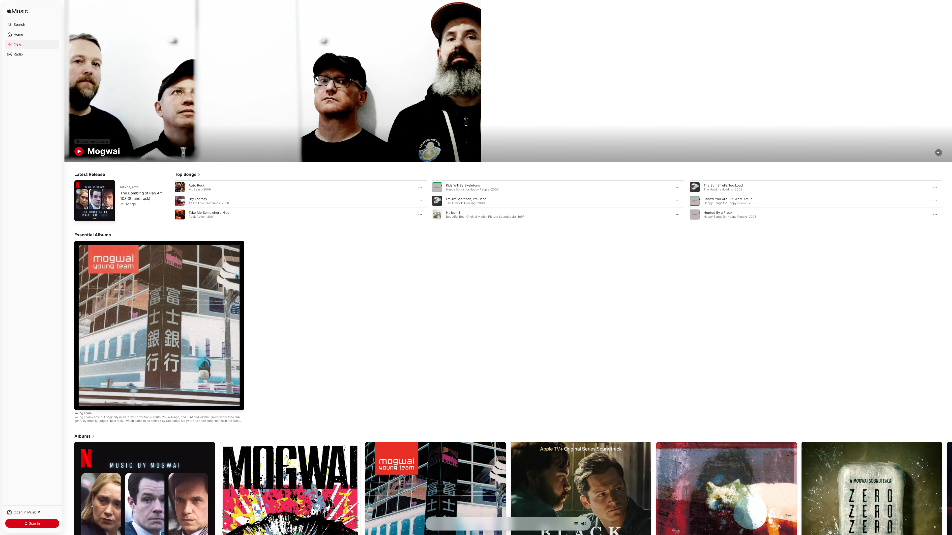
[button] (32, 24)
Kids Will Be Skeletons (463, 185)
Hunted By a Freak (718, 212)
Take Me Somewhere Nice (209, 212)
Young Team (83, 243)
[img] (17, 11)
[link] (188, 174)
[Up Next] (576, 523)
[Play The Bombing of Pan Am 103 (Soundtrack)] (80, 215)
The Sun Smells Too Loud (723, 185)
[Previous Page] (169, 200)
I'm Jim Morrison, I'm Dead (466, 199)
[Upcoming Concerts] (92, 141)
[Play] (78, 151)
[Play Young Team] (80, 404)
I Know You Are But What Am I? (728, 199)
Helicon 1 (453, 212)
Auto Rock (197, 185)
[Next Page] (947, 200)
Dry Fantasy (198, 199)
